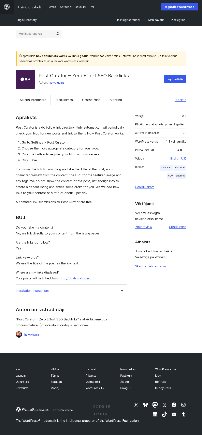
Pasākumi (126, 375)
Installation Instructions (33, 291)
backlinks (166, 167)
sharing (180, 175)
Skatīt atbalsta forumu (151, 266)
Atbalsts (180, 100)
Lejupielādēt (175, 79)
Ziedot (124, 381)
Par (18, 369)
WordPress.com (165, 369)
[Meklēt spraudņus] (58, 34)
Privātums (22, 388)
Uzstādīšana (91, 100)
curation (180, 167)
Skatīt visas (177, 227)
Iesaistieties (128, 369)
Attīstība (116, 100)
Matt (158, 375)
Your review (143, 227)
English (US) (178, 158)
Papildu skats (144, 187)
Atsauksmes (64, 100)
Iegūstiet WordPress (179, 6)
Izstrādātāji (93, 381)
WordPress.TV (95, 388)
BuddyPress (163, 388)
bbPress (160, 381)
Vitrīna (55, 369)
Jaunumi (21, 375)
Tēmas (55, 375)
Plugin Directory (26, 19)
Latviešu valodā (63, 410)
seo (170, 175)
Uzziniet (91, 369)
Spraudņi (56, 381)
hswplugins (57, 82)
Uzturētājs (22, 381)
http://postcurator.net (75, 278)
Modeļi (55, 388)
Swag (125, 388)
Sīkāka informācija (33, 100)
